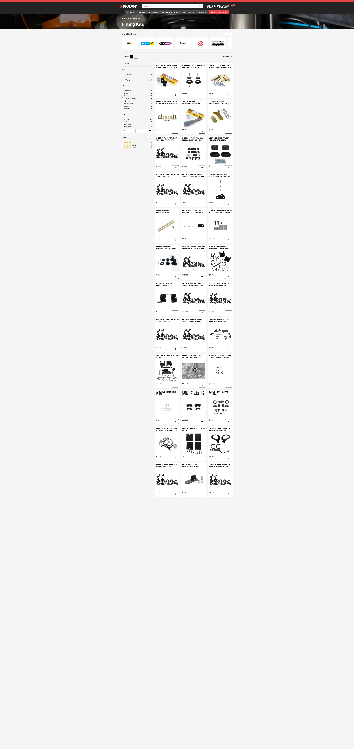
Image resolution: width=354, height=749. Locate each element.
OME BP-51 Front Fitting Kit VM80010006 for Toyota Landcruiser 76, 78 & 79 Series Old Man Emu (219, 429)
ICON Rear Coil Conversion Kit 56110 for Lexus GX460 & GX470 (193, 67)
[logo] (128, 6)
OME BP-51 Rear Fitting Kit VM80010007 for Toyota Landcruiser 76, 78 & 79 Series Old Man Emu (219, 320)
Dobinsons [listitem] (127, 96)
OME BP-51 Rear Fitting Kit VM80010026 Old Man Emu (192, 320)
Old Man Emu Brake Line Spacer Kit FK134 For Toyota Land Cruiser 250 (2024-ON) (219, 175)
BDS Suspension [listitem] (128, 103)
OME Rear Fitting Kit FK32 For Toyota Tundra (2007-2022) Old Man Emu (220, 103)
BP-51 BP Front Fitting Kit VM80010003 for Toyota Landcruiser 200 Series (219, 284)
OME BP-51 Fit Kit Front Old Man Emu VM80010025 (166, 465)
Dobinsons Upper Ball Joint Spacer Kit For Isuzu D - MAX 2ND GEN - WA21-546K (193, 393)
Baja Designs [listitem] (127, 101)
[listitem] (137, 119)
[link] (167, 80)
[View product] (175, 95)
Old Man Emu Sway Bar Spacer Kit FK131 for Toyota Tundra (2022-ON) (220, 212)
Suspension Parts (153, 12)
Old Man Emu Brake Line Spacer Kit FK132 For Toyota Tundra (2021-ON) (193, 212)
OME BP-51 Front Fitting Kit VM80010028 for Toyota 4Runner (166, 139)
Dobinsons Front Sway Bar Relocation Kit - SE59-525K (192, 139)
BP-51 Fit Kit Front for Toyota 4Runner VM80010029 (167, 320)
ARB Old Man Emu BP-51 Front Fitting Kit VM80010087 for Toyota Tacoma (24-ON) (220, 357)
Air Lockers (203, 12)
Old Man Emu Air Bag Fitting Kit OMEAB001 (219, 393)
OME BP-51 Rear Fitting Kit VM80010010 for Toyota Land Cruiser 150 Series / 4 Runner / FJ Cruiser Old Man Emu (193, 175)
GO (150, 130)
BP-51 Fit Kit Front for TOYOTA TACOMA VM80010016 (167, 175)
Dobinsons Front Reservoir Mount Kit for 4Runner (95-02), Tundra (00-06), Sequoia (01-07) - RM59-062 (166, 429)
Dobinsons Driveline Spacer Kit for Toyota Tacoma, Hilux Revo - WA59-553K (167, 103)
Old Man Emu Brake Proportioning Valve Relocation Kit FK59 (190, 466)
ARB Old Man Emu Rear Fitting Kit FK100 (193, 429)
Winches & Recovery (189, 12)
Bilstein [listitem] (126, 93)
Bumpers (177, 12)
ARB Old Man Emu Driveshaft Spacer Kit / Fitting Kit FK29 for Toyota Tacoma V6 (167, 67)
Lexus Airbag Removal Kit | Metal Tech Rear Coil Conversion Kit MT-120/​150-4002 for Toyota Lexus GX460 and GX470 (219, 139)
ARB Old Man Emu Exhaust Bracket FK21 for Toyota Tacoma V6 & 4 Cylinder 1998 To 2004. (193, 103)
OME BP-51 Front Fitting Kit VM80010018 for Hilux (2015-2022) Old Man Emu (219, 466)
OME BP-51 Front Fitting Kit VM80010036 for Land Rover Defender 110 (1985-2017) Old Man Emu (193, 284)
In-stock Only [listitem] (128, 74)
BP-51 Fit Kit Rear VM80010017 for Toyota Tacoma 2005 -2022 (193, 248)
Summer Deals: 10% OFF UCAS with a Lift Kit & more (177, 1)
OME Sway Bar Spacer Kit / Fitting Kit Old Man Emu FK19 (220, 66)
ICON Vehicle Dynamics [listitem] (130, 98)
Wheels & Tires (167, 12)
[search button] (200, 6)
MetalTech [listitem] (127, 106)
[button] (232, 6)
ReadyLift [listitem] (126, 108)
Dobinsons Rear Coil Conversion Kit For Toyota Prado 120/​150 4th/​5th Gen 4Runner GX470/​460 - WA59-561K (166, 248)
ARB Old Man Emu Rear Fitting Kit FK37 (167, 357)
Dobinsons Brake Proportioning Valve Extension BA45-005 (163, 212)
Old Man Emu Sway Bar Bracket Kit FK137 (164, 284)
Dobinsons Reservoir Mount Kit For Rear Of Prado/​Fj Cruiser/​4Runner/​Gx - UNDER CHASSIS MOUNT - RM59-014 (193, 357)
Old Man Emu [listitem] (128, 90)
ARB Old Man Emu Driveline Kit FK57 (166, 393)
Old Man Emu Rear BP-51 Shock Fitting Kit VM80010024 (220, 248)
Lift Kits (142, 12)
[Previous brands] (226, 34)
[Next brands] (230, 34)
